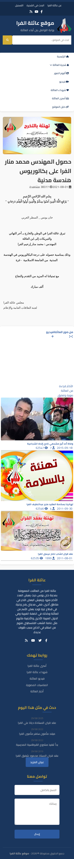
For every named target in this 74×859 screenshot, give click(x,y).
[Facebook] (42, 12)
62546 (40, 508)
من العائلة (67, 390)
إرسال (37, 834)
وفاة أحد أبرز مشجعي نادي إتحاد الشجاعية (50, 443)
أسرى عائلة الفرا (37, 665)
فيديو (62, 81)
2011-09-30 (65, 508)
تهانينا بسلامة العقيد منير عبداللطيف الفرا (50, 504)
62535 (35, 558)
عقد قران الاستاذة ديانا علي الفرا (37, 722)
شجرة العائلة (59, 65)
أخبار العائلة (37, 691)
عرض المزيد (37, 762)
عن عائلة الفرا (54, 5)
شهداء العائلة (58, 90)
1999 (48, 558)
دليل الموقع (59, 106)
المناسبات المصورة (37, 685)
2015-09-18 (65, 447)
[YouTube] (36, 12)
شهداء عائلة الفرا (37, 672)
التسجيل (19, 5)
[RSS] (31, 12)
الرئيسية (61, 56)
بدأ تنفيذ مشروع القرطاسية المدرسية (37, 744)
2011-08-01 (65, 558)
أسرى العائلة (59, 98)
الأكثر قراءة (66, 386)
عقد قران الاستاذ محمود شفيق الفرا (37, 755)
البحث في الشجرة (35, 5)
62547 (40, 447)
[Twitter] (40, 640)
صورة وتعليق (65, 395)
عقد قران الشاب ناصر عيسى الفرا (55, 554)
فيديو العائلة (37, 678)
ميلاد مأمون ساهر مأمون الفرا (37, 733)
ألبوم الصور (60, 73)
